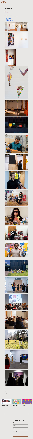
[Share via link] (9, 393)
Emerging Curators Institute (15, 405)
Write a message (15, 431)
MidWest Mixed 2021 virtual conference (5, 405)
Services (5, 391)
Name (13, 422)
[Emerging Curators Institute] (16, 401)
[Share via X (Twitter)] (6, 393)
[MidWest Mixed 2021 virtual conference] (6, 401)
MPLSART (24, 405)
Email (14, 425)
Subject (13, 428)
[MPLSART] (27, 401)
